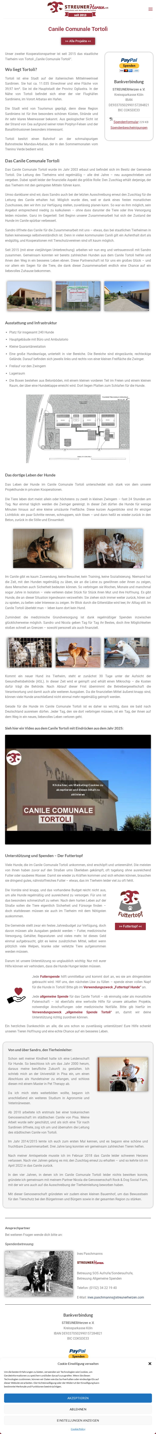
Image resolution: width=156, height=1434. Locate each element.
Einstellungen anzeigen (78, 1420)
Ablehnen (78, 1409)
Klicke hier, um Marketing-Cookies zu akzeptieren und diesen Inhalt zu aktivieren (78, 789)
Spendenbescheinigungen (128, 128)
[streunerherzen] (78, 9)
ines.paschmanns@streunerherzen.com (116, 1297)
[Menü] (150, 9)
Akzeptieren (78, 1398)
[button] (150, 1364)
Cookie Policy (78, 1429)
